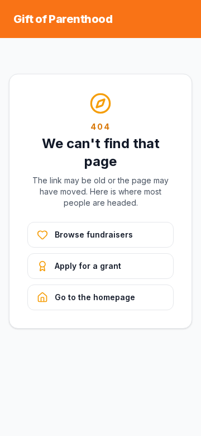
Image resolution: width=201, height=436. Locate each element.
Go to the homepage (95, 297)
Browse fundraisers (94, 234)
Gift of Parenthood (62, 19)
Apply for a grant (88, 266)
